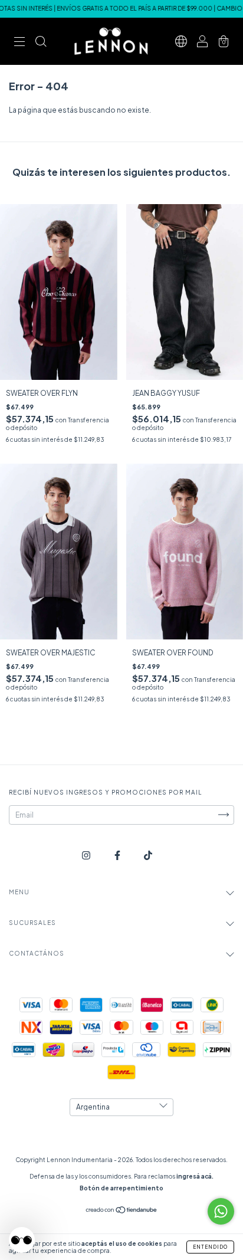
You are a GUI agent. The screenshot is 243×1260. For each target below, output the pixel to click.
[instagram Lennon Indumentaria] (86, 855)
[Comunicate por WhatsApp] (221, 1211)
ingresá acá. (195, 1176)
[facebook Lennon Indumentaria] (118, 855)
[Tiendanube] (122, 1211)
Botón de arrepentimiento (121, 1188)
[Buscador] (41, 42)
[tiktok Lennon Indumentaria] (148, 855)
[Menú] (19, 42)
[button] (22, 1240)
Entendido (210, 1247)
